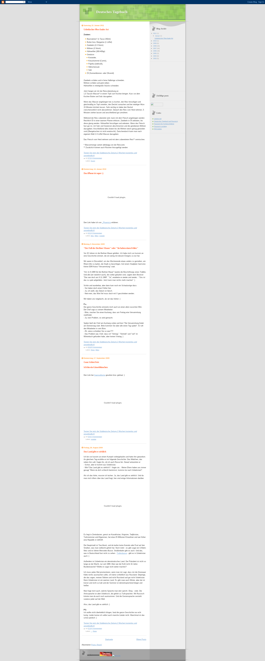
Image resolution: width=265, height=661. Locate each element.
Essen (93, 161)
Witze (96, 236)
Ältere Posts (141, 639)
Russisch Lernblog (160, 126)
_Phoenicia (106, 222)
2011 (155, 33)
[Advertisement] (164, 75)
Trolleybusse (122, 553)
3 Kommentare (97, 628)
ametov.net (157, 119)
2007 (155, 48)
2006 (155, 51)
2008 (155, 46)
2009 (155, 43)
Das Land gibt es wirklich (95, 451)
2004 (155, 56)
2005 (155, 53)
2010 (155, 41)
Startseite (109, 639)
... (91, 631)
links (92, 236)
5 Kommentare (97, 347)
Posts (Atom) (96, 645)
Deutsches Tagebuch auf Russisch (166, 121)
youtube (102, 236)
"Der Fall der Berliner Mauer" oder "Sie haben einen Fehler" (111, 248)
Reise (93, 350)
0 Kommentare (97, 158)
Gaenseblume (99, 375)
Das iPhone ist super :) (93, 173)
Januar (157, 36)
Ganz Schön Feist (91, 362)
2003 (155, 58)
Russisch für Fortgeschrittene (164, 124)
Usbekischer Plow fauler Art (96, 29)
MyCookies (158, 129)
